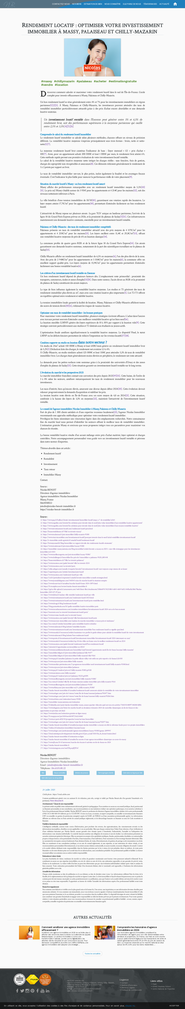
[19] (114, 375)
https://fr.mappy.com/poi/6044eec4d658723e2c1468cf (63, 716)
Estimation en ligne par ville (132, 773)
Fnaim (154, 984)
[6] (71, 126)
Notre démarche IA (56, 800)
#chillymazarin (64, 81)
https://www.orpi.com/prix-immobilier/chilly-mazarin (63, 661)
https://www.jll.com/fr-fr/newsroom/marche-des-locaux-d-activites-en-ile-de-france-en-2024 (77, 742)
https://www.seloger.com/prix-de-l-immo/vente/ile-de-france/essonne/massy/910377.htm (76, 722)
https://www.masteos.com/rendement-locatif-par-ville (63, 574)
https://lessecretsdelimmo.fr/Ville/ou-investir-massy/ (62, 531)
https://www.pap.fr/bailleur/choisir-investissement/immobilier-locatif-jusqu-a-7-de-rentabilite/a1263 (79, 520)
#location (61, 85)
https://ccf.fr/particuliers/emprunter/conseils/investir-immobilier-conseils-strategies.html (75, 577)
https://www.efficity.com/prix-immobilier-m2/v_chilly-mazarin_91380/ (69, 687)
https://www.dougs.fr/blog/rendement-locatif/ (60, 603)
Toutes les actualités (92, 954)
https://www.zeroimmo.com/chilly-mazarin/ (60, 673)
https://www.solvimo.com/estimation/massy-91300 (62, 699)
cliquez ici (129, 1005)
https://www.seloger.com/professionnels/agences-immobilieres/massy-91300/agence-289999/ (77, 730)
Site (43, 773)
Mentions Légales (128, 987)
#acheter (100, 81)
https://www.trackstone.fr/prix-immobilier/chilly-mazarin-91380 (66, 534)
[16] (126, 319)
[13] (87, 233)
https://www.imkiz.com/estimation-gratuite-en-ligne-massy (65, 713)
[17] (123, 335)
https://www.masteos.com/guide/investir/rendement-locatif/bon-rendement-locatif (73, 644)
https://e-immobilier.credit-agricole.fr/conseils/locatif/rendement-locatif (68, 540)
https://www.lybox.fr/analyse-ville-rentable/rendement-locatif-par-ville (69, 595)
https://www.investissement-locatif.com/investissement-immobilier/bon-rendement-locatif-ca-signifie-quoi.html (84, 629)
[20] (120, 389)
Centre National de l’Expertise (163, 989)
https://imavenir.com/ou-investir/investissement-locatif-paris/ (65, 612)
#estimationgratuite (123, 81)
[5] (68, 126)
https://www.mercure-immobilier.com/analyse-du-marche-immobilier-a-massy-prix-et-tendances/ (79, 621)
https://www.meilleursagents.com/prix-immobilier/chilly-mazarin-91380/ (70, 679)
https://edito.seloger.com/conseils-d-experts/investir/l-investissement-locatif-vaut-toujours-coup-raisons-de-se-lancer (85, 569)
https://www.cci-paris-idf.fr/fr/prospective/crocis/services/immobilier (69, 719)
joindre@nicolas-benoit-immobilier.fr (65, 765)
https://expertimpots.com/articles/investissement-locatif (64, 572)
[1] (51, 105)
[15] (86, 279)
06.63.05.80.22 (59, 768)
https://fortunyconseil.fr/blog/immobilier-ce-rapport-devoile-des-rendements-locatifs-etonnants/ (77, 543)
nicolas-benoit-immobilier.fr (82, 991)
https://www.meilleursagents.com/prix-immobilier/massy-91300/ (67, 554)
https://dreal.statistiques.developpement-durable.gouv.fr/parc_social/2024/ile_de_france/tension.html (80, 733)
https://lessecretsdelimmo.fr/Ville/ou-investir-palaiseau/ (64, 560)
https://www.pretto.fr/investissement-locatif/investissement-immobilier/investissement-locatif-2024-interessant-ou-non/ (87, 638)
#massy (46, 81)
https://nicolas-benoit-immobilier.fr (56, 745)
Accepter (174, 1006)
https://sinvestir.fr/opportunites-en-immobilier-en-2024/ (64, 647)
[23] (115, 412)
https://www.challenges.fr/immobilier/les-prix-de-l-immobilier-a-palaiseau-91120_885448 (75, 557)
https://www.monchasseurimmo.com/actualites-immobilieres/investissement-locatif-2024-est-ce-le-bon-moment (84, 609)
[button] (92, 57)
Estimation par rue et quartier (52, 778)
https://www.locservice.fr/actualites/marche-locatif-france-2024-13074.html (71, 583)
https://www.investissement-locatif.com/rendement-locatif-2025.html (69, 597)
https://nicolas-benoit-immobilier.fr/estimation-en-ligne (64, 736)
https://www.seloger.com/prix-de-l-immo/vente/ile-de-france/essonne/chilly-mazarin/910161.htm (79, 696)
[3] (56, 105)
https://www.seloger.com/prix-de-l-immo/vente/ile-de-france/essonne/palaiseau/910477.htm (77, 693)
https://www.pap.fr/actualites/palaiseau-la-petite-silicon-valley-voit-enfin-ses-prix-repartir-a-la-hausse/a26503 (83, 658)
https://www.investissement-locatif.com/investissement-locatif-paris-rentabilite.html (74, 600)
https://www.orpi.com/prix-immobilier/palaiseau (61, 667)
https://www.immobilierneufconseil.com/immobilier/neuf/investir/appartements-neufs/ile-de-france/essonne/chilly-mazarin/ (89, 650)
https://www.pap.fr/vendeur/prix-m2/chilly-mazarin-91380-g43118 (67, 670)
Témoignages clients (105, 773)
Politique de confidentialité (131, 990)
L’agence (124, 979)
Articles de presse (81, 773)
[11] (42, 190)
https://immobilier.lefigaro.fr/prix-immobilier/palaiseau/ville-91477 (68, 652)
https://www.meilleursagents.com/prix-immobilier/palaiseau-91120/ (68, 684)
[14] (105, 236)
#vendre (47, 85)
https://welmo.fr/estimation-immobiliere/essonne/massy (64, 728)
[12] (135, 190)
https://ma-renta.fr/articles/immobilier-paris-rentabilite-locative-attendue (70, 623)
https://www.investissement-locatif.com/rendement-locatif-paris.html (68, 528)
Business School (161, 986)
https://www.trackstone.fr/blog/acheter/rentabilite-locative (65, 626)
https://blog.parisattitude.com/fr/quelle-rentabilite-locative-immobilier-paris (71, 606)
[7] (48, 144)
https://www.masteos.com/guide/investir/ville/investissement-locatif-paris (70, 618)
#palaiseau (84, 81)
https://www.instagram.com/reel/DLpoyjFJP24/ (61, 748)
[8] (91, 164)
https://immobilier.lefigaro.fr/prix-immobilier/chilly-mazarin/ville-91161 (69, 655)
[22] (95, 398)
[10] (143, 187)
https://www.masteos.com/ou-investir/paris (59, 566)
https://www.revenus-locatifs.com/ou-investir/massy (62, 615)
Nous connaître (59, 773)
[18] (127, 335)
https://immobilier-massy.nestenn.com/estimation (62, 702)
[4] (65, 126)
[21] (127, 395)
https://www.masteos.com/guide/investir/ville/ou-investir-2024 (66, 563)
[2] (53, 105)
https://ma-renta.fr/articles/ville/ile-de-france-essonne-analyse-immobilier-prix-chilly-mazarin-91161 (79, 681)
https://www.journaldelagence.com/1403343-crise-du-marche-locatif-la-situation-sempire (75, 580)
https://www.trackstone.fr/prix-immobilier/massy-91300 (64, 546)
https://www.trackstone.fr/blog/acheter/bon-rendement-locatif (66, 635)
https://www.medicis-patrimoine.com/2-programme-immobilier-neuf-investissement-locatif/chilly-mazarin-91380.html (86, 664)
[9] (130, 177)
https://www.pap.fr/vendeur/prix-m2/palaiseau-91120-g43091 (66, 676)
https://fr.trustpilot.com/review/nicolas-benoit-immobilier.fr (65, 586)
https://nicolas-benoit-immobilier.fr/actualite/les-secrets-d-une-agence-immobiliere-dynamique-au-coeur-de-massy (85, 739)
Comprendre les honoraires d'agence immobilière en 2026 (137, 929)
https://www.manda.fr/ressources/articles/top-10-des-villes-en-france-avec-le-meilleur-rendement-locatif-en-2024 (84, 641)
